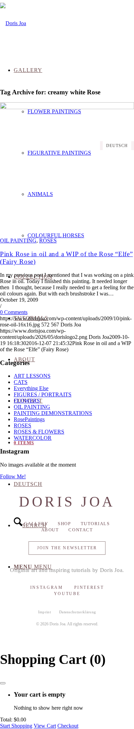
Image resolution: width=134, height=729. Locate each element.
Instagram (46, 587)
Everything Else (31, 388)
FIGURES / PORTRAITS (42, 394)
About (50, 529)
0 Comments (13, 312)
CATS (20, 382)
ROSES (48, 240)
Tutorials (95, 523)
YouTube (67, 593)
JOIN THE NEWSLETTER (67, 547)
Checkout (67, 726)
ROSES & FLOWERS (39, 432)
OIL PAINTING (18, 240)
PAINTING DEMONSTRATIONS (53, 413)
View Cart (45, 726)
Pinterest (89, 587)
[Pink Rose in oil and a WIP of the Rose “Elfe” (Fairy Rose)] (67, 107)
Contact (80, 529)
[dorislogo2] (13, 23)
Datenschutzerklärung (77, 612)
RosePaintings (29, 419)
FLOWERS (27, 401)
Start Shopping (16, 726)
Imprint (44, 612)
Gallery (36, 523)
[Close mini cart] (2, 683)
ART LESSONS (32, 376)
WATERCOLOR (33, 438)
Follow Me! (13, 476)
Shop (64, 523)
